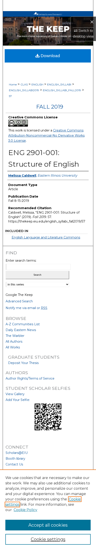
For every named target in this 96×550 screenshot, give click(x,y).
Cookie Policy (25, 510)
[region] (48, 509)
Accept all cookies (48, 525)
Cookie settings (48, 539)
